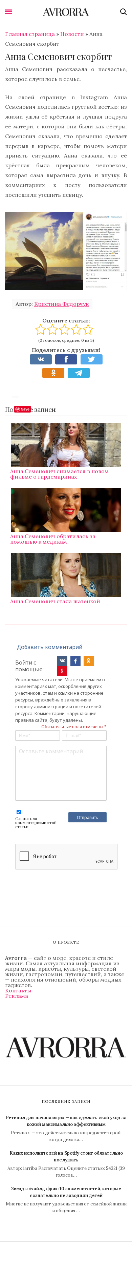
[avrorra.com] (66, 12)
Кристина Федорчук (61, 303)
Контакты (18, 990)
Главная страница (30, 33)
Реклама (16, 995)
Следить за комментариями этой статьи (36, 822)
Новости (72, 33)
